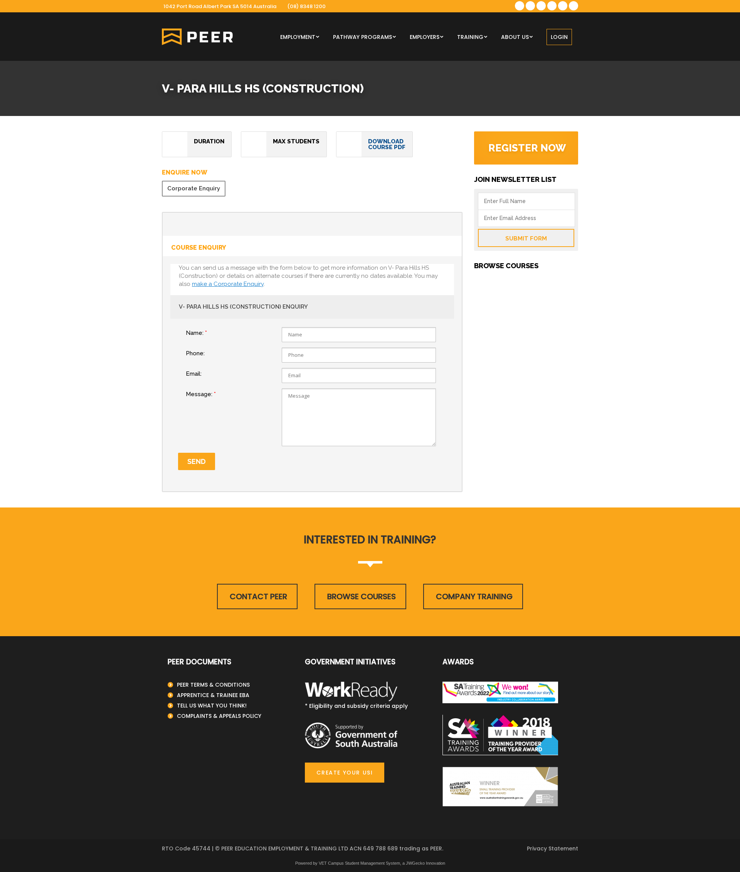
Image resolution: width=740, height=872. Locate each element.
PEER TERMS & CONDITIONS (213, 685)
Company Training (474, 596)
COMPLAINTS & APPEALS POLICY (219, 716)
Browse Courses (361, 596)
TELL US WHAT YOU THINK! (212, 705)
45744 (201, 848)
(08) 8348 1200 (306, 6)
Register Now (527, 148)
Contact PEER (258, 596)
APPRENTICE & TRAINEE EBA (213, 695)
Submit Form (526, 238)
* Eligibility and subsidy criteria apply (356, 706)
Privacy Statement (552, 848)
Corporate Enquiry (193, 188)
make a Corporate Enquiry (228, 284)
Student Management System (372, 863)
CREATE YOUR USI (344, 772)
